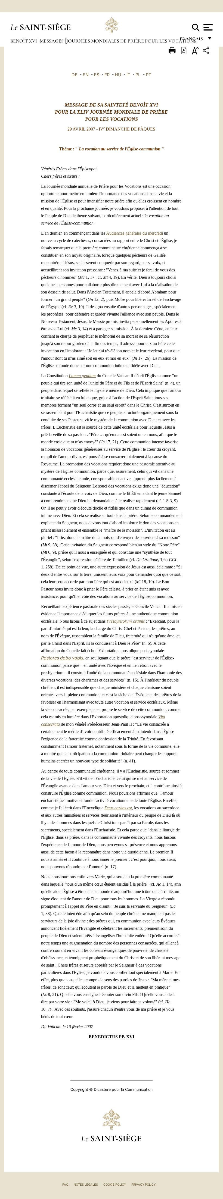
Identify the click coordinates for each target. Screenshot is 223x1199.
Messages (52, 41)
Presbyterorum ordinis (126, 621)
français (192, 40)
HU (118, 74)
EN (86, 74)
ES (96, 74)
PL (138, 74)
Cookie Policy (114, 1184)
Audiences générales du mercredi (134, 233)
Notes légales (86, 1184)
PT (148, 74)
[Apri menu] (207, 27)
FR (107, 74)
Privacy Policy (143, 1184)
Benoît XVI (24, 41)
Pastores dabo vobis (62, 658)
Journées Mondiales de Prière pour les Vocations (131, 41)
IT (128, 74)
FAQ (65, 1184)
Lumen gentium (82, 375)
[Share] (206, 51)
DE (75, 74)
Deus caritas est (118, 808)
